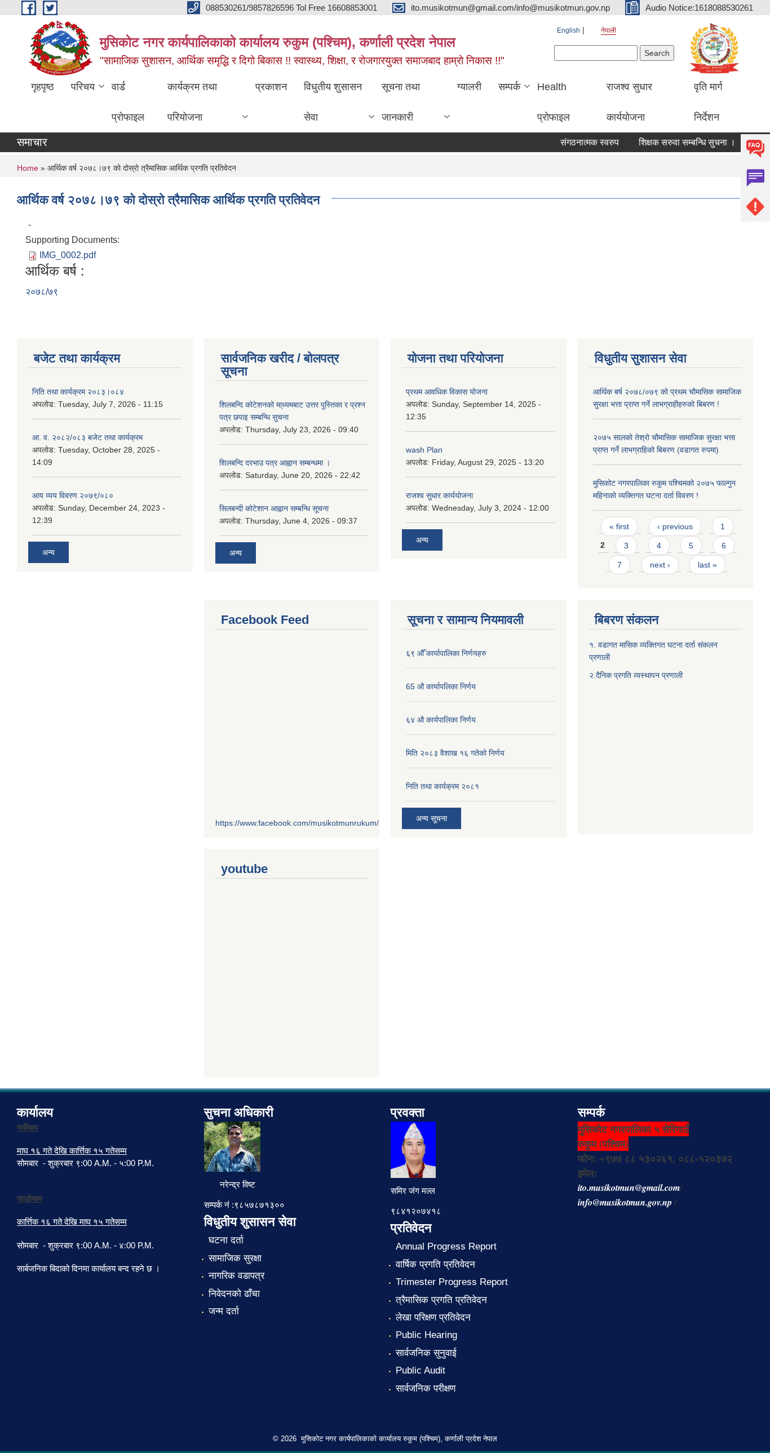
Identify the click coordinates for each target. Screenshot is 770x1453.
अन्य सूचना (431, 818)
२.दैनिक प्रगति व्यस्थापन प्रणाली (636, 675)
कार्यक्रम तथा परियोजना (192, 102)
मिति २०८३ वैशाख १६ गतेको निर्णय (455, 752)
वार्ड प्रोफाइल (128, 102)
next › (660, 564)
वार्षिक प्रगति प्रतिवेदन (435, 1264)
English (568, 30)
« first (619, 526)
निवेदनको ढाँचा (234, 1293)
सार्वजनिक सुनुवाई (426, 1353)
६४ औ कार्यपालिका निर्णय (441, 719)
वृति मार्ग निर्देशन (708, 102)
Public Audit (420, 1370)
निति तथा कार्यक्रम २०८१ (442, 786)
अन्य (48, 552)
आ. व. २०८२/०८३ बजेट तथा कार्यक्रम (87, 437)
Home (27, 167)
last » (707, 564)
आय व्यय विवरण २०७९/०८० (72, 495)
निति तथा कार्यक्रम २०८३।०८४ (78, 391)
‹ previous (675, 526)
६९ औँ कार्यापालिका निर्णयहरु (446, 653)
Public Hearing (426, 1335)
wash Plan (424, 449)
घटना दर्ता (226, 1240)
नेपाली (608, 30)
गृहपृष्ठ (42, 86)
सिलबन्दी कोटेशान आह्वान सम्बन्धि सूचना (274, 508)
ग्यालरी (469, 86)
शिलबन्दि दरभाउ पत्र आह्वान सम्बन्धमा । (274, 462)
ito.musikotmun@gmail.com (629, 1187)
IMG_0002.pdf (67, 255)
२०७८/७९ (41, 291)
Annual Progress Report (446, 1246)
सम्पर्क (509, 86)
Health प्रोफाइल (553, 102)
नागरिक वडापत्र (236, 1275)
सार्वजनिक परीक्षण (425, 1388)
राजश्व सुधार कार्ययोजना (629, 102)
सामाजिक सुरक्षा (235, 1258)
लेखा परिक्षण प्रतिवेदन (433, 1317)
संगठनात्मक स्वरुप (578, 142)
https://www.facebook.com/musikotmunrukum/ (297, 822)
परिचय (83, 86)
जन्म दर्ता (224, 1311)
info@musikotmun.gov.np (625, 1202)
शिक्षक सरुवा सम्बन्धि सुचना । (675, 142)
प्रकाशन (271, 86)
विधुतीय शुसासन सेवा (333, 102)
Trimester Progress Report (452, 1282)
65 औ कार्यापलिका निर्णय (441, 686)
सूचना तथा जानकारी (401, 102)
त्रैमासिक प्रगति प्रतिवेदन (441, 1300)
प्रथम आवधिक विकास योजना (447, 391)
